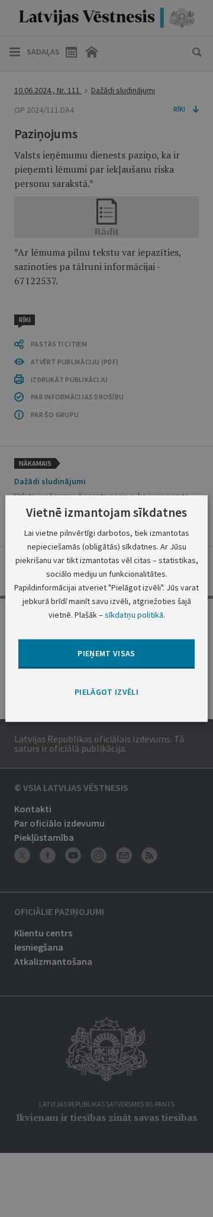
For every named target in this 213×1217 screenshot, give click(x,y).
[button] (106, 692)
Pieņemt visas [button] (106, 653)
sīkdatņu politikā (134, 614)
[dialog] (106, 608)
